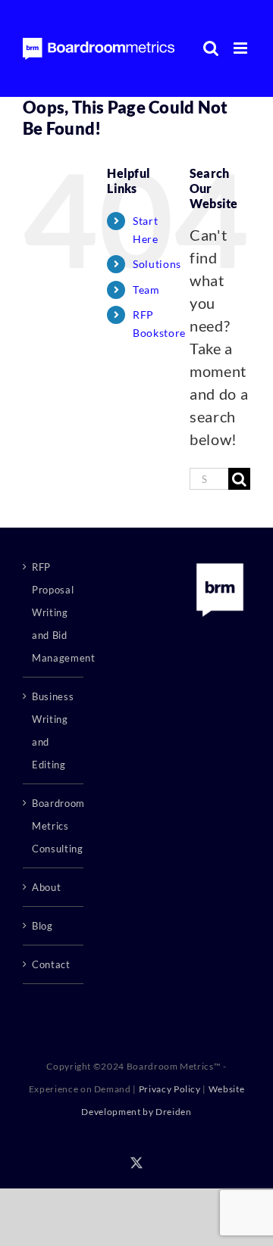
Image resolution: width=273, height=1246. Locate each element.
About (46, 887)
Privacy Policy (170, 1089)
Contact (51, 964)
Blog (42, 926)
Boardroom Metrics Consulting (54, 826)
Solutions (157, 263)
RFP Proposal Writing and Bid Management (54, 612)
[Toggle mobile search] (211, 48)
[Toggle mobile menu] (242, 48)
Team (146, 289)
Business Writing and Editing (53, 730)
